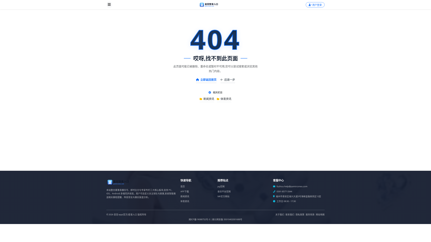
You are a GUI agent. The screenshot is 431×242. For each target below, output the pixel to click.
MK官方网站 (223, 196)
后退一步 (229, 80)
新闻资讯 (208, 99)
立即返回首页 (208, 80)
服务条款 (310, 214)
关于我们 (279, 214)
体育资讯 (225, 99)
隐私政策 (300, 214)
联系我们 (290, 214)
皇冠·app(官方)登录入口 (125, 214)
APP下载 (184, 191)
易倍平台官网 (224, 191)
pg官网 (221, 186)
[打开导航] (109, 4)
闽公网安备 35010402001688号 (227, 219)
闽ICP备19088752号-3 (199, 219)
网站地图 (320, 214)
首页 (182, 186)
